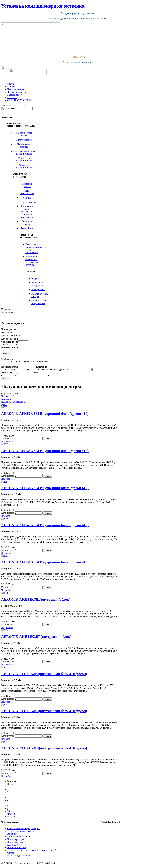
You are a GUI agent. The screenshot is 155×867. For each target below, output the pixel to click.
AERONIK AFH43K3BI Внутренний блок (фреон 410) (45, 525)
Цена (4, 404)
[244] (4, 481)
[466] (4, 704)
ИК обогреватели (27, 192)
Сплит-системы (24, 140)
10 (8, 811)
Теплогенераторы (28, 202)
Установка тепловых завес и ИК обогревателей (31, 850)
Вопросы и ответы (16, 847)
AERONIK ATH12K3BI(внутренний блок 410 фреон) (44, 674)
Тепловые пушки (27, 222)
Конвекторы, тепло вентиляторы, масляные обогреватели (27, 211)
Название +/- (7, 396)
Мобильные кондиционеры (24, 159)
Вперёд (11, 814)
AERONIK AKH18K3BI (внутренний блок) (36, 637)
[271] (4, 407)
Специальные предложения (38, 302)
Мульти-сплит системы (24, 145)
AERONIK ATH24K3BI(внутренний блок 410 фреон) (44, 748)
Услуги (35, 278)
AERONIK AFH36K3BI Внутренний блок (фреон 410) (45, 488)
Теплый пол (27, 228)
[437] (4, 667)
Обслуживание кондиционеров (23, 828)
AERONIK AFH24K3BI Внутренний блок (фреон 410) (45, 451)
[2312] (4, 444)
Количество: (8, 438)
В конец (11, 816)
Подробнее (7, 441)
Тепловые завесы (27, 185)
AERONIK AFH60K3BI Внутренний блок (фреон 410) (45, 414)
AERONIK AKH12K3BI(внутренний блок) (35, 599)
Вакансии (12, 834)
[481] (4, 741)
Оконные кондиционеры (24, 166)
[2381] (4, 555)
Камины (27, 197)
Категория (6, 399)
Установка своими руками (20, 831)
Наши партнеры (15, 839)
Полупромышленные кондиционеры (24, 152)
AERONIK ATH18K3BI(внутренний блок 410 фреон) (44, 711)
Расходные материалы (37, 284)
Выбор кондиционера (18, 855)
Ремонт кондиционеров (19, 836)
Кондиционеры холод (24, 134)
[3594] (4, 630)
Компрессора (38, 289)
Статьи (11, 853)
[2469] (4, 518)
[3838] (4, 593)
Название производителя (14, 401)
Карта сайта (13, 844)
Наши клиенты (15, 842)
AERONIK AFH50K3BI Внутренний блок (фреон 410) (45, 562)
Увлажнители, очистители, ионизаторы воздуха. (32, 260)
